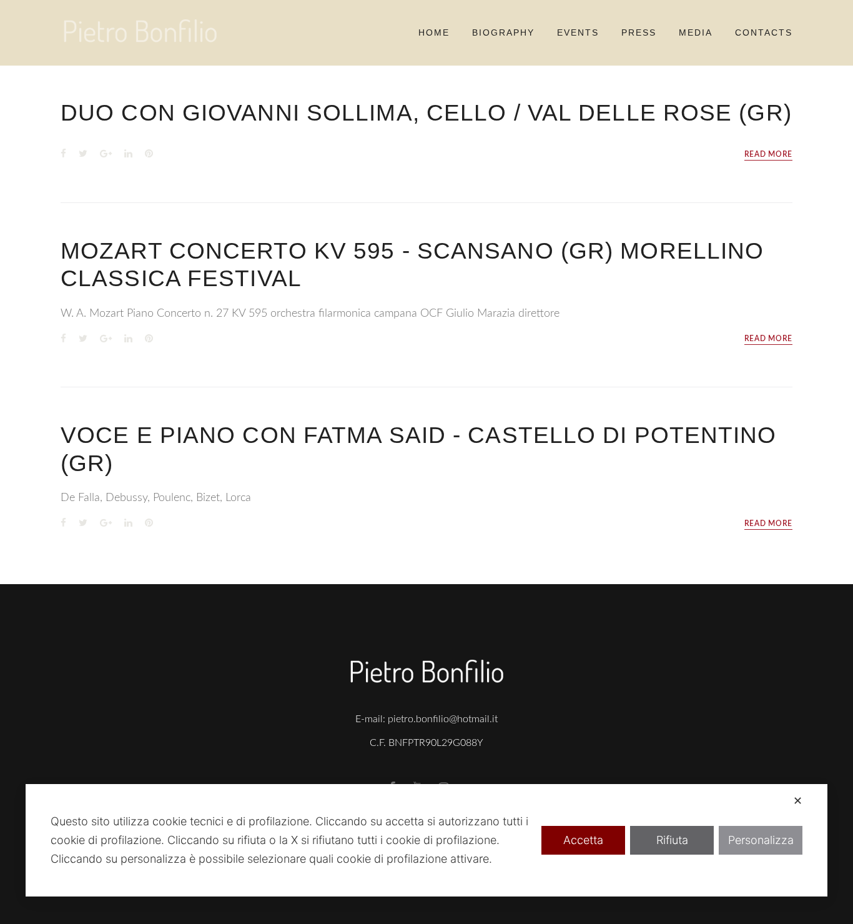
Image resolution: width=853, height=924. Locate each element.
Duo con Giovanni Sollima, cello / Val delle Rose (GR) (426, 113)
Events (578, 32)
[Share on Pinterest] (149, 154)
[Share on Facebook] (63, 154)
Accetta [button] (583, 840)
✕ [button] (797, 800)
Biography (503, 32)
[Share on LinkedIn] (128, 154)
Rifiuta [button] (672, 840)
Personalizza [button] (761, 840)
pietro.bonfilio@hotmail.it (443, 719)
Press (638, 32)
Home (434, 32)
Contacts (763, 32)
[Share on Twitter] (83, 154)
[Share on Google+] (106, 154)
